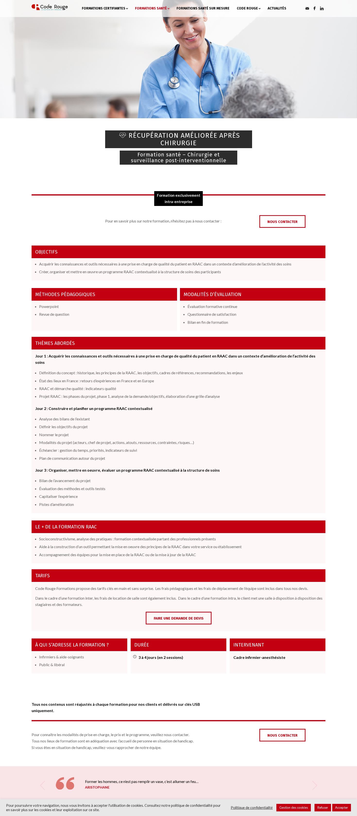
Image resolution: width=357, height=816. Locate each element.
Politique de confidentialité (252, 808)
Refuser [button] (322, 807)
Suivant (314, 785)
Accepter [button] (341, 807)
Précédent (42, 785)
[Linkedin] (321, 8)
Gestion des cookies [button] (293, 807)
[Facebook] (314, 8)
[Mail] (307, 8)
